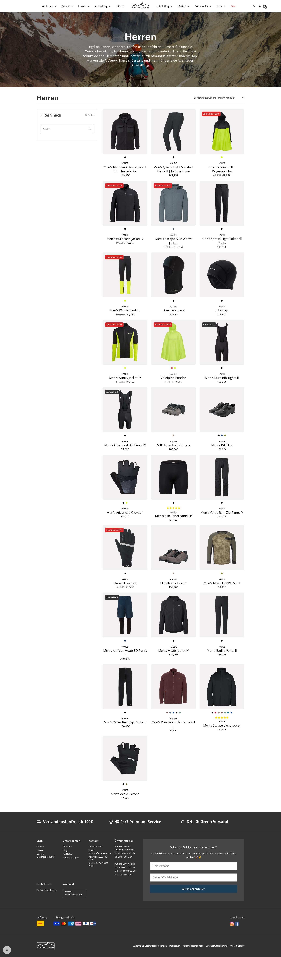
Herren (40, 850)
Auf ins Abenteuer (193, 889)
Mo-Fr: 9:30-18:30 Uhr (125, 853)
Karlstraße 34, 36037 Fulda (98, 865)
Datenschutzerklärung (216, 945)
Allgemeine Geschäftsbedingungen (150, 945)
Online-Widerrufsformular (73, 893)
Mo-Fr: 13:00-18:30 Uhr (125, 870)
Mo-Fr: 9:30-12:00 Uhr (125, 867)
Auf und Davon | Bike (125, 863)
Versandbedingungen (193, 945)
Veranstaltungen (71, 857)
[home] (140, 6)
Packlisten (68, 853)
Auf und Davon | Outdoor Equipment (124, 848)
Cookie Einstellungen (47, 889)
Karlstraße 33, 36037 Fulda (98, 858)
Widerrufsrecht (237, 945)
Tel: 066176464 (96, 846)
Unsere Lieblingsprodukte (45, 855)
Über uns (67, 846)
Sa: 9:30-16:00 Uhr (123, 856)
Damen (40, 846)
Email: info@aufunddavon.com (100, 852)
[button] (49, 6)
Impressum (174, 945)
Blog (65, 850)
